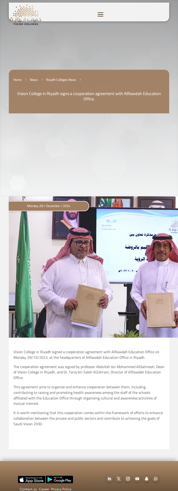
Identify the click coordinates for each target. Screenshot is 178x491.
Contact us (28, 489)
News (34, 80)
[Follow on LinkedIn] (109, 478)
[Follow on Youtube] (137, 478)
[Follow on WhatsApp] (155, 478)
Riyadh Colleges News (61, 80)
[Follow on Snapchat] (146, 478)
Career (44, 489)
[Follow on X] (118, 478)
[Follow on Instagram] (128, 478)
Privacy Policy (61, 489)
